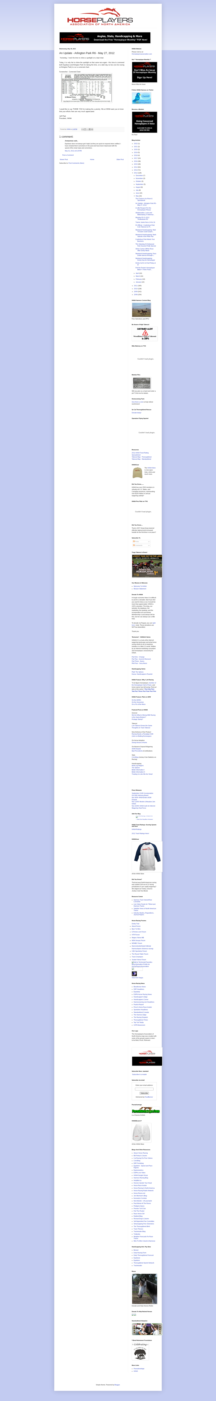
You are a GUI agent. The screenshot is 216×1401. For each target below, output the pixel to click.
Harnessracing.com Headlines (144, 1002)
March (138, 276)
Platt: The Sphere (138, 672)
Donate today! (136, 413)
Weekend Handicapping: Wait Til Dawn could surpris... (146, 231)
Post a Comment (68, 155)
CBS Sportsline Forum (139, 951)
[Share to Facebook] (89, 129)
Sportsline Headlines (141, 1010)
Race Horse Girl (139, 1214)
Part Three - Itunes (138, 661)
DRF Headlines (139, 989)
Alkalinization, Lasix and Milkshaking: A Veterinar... (145, 213)
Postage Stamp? (137, 719)
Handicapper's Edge (141, 997)
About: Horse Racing (141, 1153)
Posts (137, 541)
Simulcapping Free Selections (144, 1224)
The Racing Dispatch (141, 1017)
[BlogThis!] (85, 129)
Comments (138, 545)
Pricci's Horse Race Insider (143, 1007)
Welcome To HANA (140, 586)
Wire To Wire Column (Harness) (144, 1241)
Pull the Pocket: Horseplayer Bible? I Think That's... (145, 268)
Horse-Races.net (139, 1193)
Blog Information (137, 964)
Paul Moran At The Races (142, 1203)
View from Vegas (137, 978)
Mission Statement (140, 589)
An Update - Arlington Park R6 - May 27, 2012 (146, 204)
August (138, 187)
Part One (148, 689)
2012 (136, 173)
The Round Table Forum (140, 954)
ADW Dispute (136, 749)
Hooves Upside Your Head (143, 1183)
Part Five (153, 691)
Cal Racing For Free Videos (143, 1158)
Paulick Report (139, 1004)
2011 (136, 286)
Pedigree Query (139, 1206)
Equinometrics (138, 1170)
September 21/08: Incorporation (142, 793)
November (139, 178)
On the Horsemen (138, 702)
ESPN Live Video (139, 1173)
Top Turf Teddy (139, 1022)
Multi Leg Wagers (138, 765)
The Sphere (136, 768)
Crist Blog (135, 757)
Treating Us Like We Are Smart (142, 774)
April (137, 273)
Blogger (117, 1385)
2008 (136, 294)
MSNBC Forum (137, 943)
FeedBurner (149, 1097)
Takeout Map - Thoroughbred (142, 457)
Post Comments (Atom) (76, 163)
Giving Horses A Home (139, 742)
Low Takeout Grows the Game (142, 726)
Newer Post (64, 159)
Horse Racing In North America (144, 1188)
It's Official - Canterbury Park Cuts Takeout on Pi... (145, 226)
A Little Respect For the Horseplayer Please (143, 209)
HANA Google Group (141, 1175)
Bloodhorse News (140, 987)
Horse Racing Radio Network (144, 1190)
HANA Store (152, 468)
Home (92, 159)
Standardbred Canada (141, 1012)
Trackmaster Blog (140, 1231)
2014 (136, 167)
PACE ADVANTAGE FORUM (141, 946)
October (139, 181)
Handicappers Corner (141, 999)
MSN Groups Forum (138, 940)
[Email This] (82, 129)
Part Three (138, 691)
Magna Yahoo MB (138, 938)
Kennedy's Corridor (140, 1198)
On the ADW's (136, 700)
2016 (136, 161)
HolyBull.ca (137, 1180)
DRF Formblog (139, 1163)
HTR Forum (136, 935)
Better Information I (138, 770)
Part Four (146, 691)
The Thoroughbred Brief (142, 1226)
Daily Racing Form (140, 1253)
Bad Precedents (137, 751)
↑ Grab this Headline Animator (144, 819)
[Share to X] (87, 129)
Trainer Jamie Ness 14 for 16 (145, 222)
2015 (136, 164)
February (139, 279)
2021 (136, 146)
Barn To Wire (136, 929)
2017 (136, 158)
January (139, 282)
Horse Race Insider (140, 1185)
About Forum (136, 926)
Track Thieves (138, 1229)
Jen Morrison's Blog (140, 1196)
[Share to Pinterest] (92, 129)
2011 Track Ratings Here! (140, 833)
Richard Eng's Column (141, 1219)
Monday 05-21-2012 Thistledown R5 (142, 218)
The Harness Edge (140, 1015)
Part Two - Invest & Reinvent (141, 659)
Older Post (120, 159)
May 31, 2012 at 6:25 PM (73, 151)
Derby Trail (135, 924)
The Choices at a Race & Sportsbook (144, 199)
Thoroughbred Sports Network (144, 1263)
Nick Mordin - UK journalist (143, 1201)
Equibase (137, 1258)
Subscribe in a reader (139, 1074)
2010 (136, 289)
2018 (136, 155)
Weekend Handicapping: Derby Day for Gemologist (145, 259)
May (137, 196)
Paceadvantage (139, 1369)
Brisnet (136, 1250)
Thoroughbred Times (141, 1020)
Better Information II (138, 772)
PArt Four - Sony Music (139, 663)
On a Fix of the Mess (139, 704)
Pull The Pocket (139, 1211)
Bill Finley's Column (140, 1156)
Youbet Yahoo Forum (139, 960)
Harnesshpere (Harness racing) (142, 949)
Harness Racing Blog (141, 1178)
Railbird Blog (138, 1216)
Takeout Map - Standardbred (141, 459)
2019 (136, 152)
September (140, 184)
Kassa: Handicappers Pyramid (142, 674)
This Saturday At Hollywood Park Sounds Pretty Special (146, 245)
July (137, 190)
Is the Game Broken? (139, 717)
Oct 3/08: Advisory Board (140, 795)
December (139, 175)
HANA (136, 1371)
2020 (136, 149)
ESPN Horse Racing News (143, 994)
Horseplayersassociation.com (142, 54)
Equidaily (137, 992)
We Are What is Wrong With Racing (144, 715)
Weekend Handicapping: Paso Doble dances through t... (146, 254)
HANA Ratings (137, 829)
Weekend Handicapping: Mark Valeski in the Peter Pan (146, 235)
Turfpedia (137, 1234)
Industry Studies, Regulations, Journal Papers (144, 914)
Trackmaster (138, 1265)
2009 (136, 291)
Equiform (137, 1260)
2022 (136, 143)
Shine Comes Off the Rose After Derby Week (145, 249)
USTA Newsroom (139, 1025)
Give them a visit (137, 402)
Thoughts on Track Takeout (141, 728)
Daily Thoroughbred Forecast (144, 1255)
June (138, 193)
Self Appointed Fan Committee (144, 1221)
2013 (136, 170)
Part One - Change (138, 657)
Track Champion (137, 957)
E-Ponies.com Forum (139, 932)
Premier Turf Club (140, 1208)
